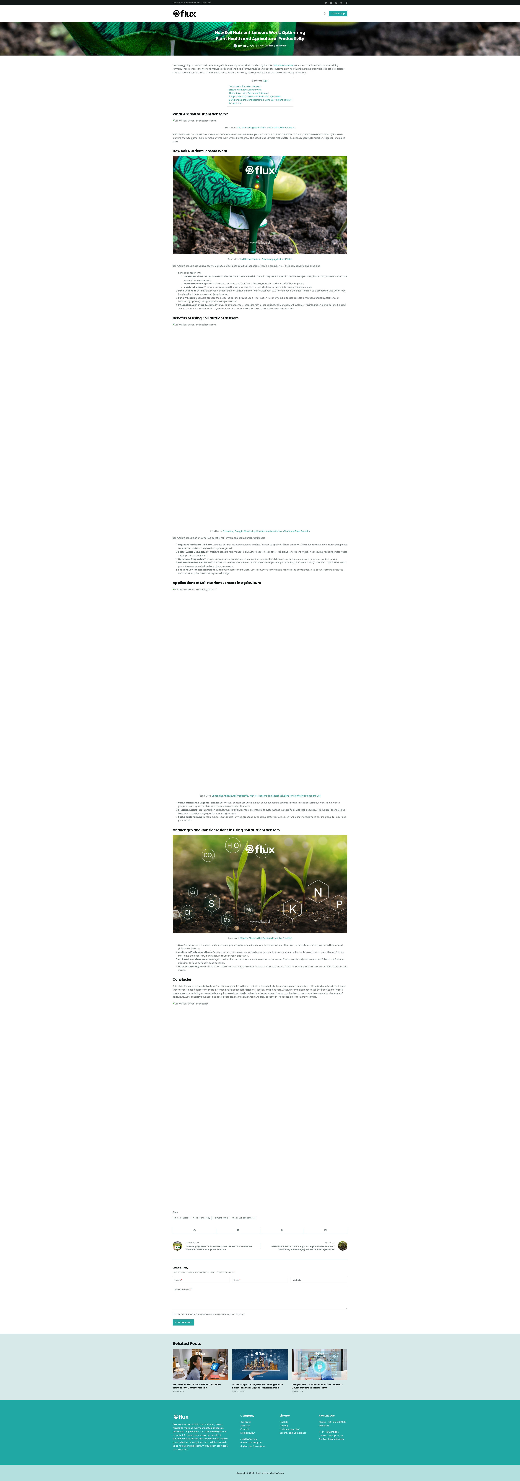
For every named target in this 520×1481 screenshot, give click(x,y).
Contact (244, 1429)
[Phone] (346, 3)
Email (237, 1280)
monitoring (221, 1217)
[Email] (341, 3)
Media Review (247, 1432)
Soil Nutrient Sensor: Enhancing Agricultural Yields (266, 259)
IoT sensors (181, 1217)
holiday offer (193, 2)
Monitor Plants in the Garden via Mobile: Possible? (266, 938)
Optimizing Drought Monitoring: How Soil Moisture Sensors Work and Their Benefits (266, 531)
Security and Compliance (293, 1432)
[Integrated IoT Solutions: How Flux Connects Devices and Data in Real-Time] (319, 1364)
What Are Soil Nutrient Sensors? (245, 86)
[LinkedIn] (325, 1230)
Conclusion (235, 103)
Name (178, 1280)
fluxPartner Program (251, 1442)
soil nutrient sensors (243, 1217)
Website (297, 1280)
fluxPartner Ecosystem (252, 1446)
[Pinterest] (282, 1230)
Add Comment (183, 1289)
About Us (245, 1425)
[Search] (325, 13)
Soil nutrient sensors (284, 65)
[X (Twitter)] (331, 3)
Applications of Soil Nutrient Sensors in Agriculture (254, 96)
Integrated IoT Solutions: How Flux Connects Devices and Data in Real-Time (317, 1386)
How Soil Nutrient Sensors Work (245, 89)
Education (281, 46)
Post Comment (183, 1322)
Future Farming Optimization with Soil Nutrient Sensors (266, 127)
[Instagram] (336, 3)
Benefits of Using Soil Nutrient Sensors (249, 93)
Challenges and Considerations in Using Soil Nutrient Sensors (260, 99)
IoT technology (201, 1217)
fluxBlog (284, 1425)
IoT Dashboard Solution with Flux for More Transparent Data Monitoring (197, 1386)
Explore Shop (338, 13)
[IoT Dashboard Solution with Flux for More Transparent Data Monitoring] (200, 1364)
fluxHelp (284, 1422)
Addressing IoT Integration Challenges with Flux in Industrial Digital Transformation (257, 1386)
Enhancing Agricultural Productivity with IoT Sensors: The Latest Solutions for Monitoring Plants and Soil (266, 795)
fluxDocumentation (290, 1429)
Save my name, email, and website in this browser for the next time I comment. (210, 1314)
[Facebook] (326, 3)
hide (265, 81)
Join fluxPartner (248, 1439)
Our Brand (245, 1422)
